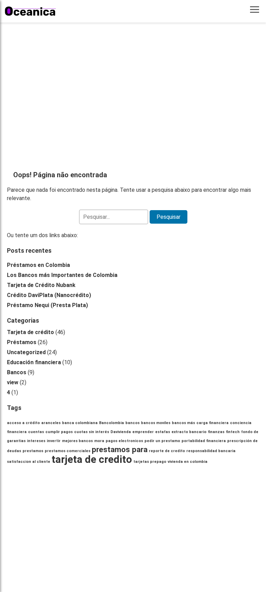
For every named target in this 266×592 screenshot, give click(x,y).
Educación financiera (34, 362)
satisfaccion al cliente (28, 461)
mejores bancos (77, 441)
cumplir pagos (59, 432)
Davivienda (120, 432)
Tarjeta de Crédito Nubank (41, 285)
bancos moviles (155, 423)
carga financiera (212, 423)
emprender (143, 432)
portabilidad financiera (203, 441)
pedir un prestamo (162, 441)
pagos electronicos (124, 441)
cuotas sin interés (91, 432)
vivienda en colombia (187, 461)
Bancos (16, 372)
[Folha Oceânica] (30, 11)
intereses (36, 441)
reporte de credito (167, 451)
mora (99, 441)
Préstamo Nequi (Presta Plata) (47, 305)
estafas (162, 432)
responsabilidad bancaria (211, 451)
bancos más (183, 423)
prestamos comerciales (67, 451)
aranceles (51, 423)
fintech (233, 432)
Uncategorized (26, 352)
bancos (132, 423)
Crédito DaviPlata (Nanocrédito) (49, 295)
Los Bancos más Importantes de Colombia (62, 275)
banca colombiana (80, 423)
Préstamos (21, 342)
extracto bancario (188, 432)
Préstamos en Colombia (38, 265)
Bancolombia (111, 423)
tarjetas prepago (149, 461)
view (12, 382)
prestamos (33, 451)
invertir (54, 441)
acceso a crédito (23, 423)
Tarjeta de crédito (30, 332)
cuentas (36, 432)
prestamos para (120, 449)
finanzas (216, 432)
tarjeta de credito (92, 459)
